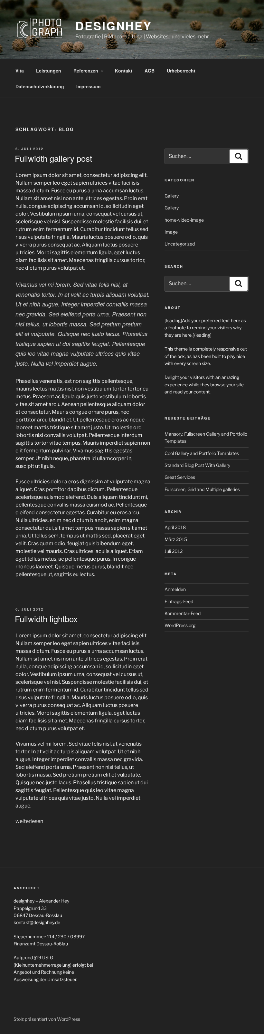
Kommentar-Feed (183, 613)
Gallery (172, 195)
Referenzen (85, 70)
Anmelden (175, 589)
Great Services (180, 477)
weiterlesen (29, 821)
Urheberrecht (181, 70)
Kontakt (123, 70)
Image (171, 232)
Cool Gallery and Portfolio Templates (202, 453)
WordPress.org (180, 625)
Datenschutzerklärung (39, 86)
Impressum (88, 86)
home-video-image (184, 220)
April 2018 (175, 527)
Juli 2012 (174, 551)
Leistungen (48, 70)
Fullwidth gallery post (53, 158)
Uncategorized (180, 243)
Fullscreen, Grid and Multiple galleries (202, 489)
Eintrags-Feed (179, 601)
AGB (150, 70)
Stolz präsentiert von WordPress (47, 1019)
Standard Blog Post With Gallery (197, 465)
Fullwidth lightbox (46, 618)
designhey (113, 25)
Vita (19, 70)
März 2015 (176, 539)
